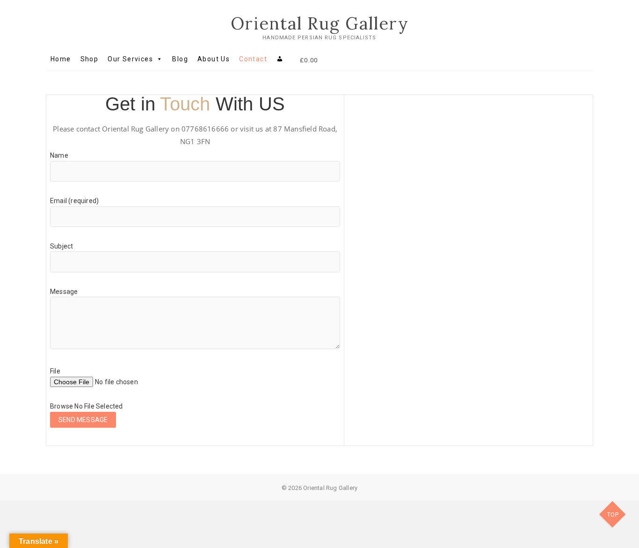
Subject (61, 246)
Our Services (130, 59)
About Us (213, 59)
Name (59, 155)
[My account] (280, 59)
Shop (89, 59)
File (55, 371)
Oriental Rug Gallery (320, 23)
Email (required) (74, 201)
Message (64, 291)
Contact (253, 59)
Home (61, 59)
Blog (180, 59)
